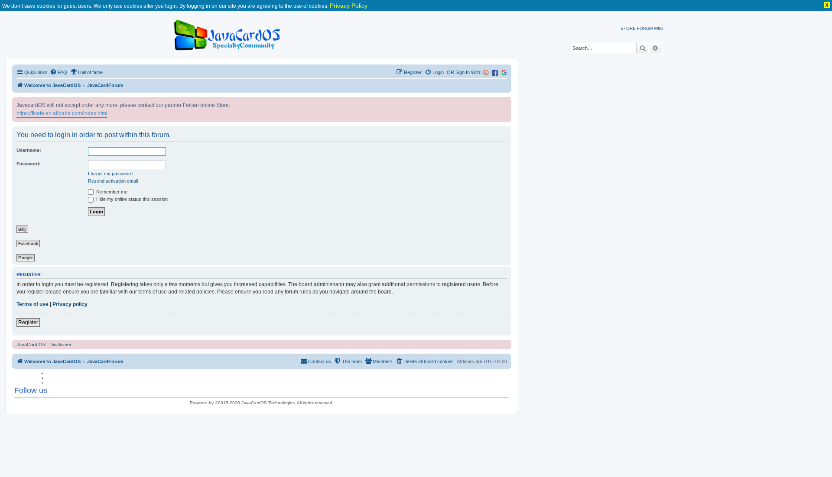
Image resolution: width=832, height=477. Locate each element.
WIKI (658, 28)
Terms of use (32, 304)
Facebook (28, 243)
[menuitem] (58, 72)
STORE (628, 28)
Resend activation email (113, 181)
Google (25, 257)
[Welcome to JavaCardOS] (228, 33)
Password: (28, 163)
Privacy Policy (348, 5)
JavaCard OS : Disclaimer (44, 344)
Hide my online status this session (131, 199)
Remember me (111, 191)
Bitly (22, 229)
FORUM (645, 28)
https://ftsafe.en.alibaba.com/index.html (61, 113)
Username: (28, 150)
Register (28, 322)
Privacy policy (70, 304)
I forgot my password (110, 173)
